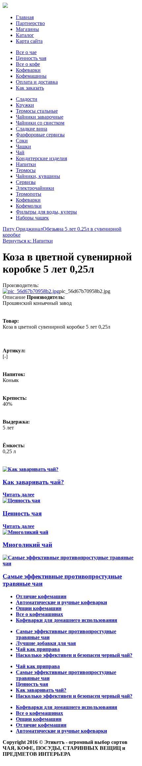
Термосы (26, 170)
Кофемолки (29, 206)
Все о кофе (28, 64)
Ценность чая (31, 58)
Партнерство (30, 23)
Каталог (25, 35)
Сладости (26, 99)
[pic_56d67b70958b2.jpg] (31, 291)
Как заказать (30, 88)
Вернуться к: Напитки (28, 241)
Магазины (27, 29)
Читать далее (18, 494)
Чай (20, 152)
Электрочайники (35, 188)
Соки (22, 140)
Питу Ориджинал (23, 229)
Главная (25, 17)
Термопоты (28, 194)
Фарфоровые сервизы (40, 134)
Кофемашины (31, 76)
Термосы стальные (37, 111)
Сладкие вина (31, 129)
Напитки (26, 164)
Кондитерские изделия (41, 158)
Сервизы (26, 182)
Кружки (25, 105)
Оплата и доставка (37, 82)
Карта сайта (29, 41)
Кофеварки (28, 70)
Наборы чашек (32, 218)
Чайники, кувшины (38, 176)
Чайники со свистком (40, 123)
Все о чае (26, 52)
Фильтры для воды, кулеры (46, 212)
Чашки (23, 146)
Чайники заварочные (39, 117)
